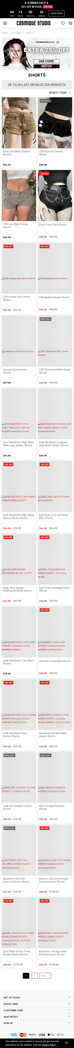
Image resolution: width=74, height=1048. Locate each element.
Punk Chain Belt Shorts (53, 224)
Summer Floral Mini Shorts (55, 661)
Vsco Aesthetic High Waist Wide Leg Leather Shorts (18, 444)
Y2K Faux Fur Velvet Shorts (51, 153)
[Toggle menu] (5, 23)
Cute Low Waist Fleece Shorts (16, 153)
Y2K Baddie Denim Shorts (54, 297)
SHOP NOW (57, 13)
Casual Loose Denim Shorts (15, 371)
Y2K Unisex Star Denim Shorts (16, 298)
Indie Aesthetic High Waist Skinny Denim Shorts (18, 516)
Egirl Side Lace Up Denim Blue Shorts (54, 516)
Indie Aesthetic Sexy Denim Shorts (15, 735)
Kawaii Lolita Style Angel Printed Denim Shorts (53, 880)
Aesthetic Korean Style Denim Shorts (53, 735)
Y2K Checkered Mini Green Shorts (55, 371)
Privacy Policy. (49, 1045)
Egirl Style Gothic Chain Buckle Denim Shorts (17, 953)
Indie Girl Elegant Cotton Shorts (17, 807)
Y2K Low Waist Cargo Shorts (15, 226)
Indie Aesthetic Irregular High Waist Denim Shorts (54, 444)
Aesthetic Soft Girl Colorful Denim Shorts (16, 880)
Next (44, 976)
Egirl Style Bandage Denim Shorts (55, 589)
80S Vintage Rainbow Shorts (52, 807)
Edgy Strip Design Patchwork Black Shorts (17, 589)
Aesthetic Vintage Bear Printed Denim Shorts (53, 953)
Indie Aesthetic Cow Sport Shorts (18, 662)
